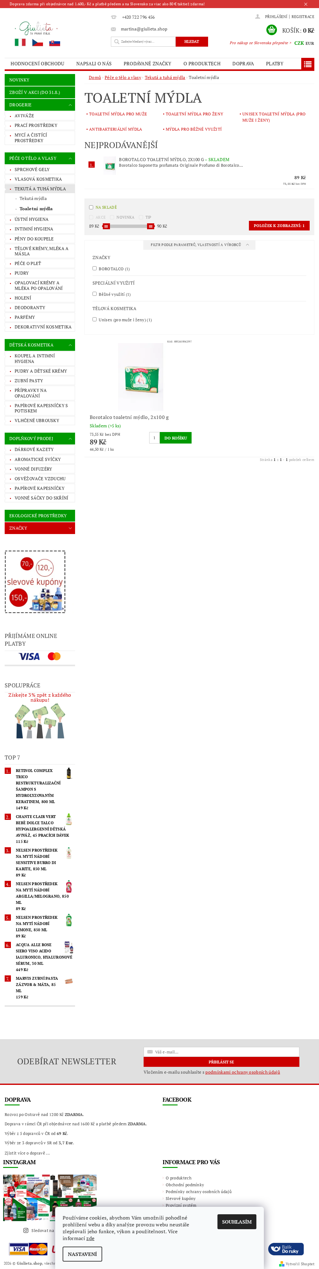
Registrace (303, 16)
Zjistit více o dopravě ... (27, 1153)
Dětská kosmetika (31, 345)
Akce (101, 217)
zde (90, 1238)
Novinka (125, 217)
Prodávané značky (148, 63)
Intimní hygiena (34, 229)
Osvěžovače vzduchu (40, 478)
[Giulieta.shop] (56, 33)
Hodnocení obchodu (37, 63)
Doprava (243, 63)
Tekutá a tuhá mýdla (40, 189)
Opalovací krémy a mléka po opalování (39, 285)
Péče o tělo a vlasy (32, 158)
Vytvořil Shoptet (300, 1264)
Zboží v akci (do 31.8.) (34, 92)
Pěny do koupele (34, 239)
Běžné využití (114, 294)
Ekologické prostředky (38, 515)
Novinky (19, 80)
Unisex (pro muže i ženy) (125, 319)
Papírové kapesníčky (39, 488)
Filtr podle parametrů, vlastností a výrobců (196, 245)
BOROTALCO (114, 268)
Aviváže (24, 116)
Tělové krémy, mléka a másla (42, 251)
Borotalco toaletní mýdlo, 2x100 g (174, 159)
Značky (18, 528)
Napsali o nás (94, 63)
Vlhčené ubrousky (37, 420)
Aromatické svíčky (38, 459)
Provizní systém (181, 1205)
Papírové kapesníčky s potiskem (41, 408)
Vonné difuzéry (33, 469)
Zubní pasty (29, 380)
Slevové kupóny (181, 1198)
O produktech (202, 63)
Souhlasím (237, 1221)
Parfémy (25, 317)
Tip (148, 217)
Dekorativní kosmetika (43, 327)
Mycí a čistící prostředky (31, 137)
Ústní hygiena (32, 219)
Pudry (22, 273)
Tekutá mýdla (33, 198)
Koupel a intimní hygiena (35, 358)
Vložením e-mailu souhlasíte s (212, 1072)
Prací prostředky (36, 125)
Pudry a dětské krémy (41, 371)
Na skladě (106, 207)
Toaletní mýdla (36, 209)
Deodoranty (30, 307)
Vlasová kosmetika (38, 179)
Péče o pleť (28, 263)
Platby (274, 63)
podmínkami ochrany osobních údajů (242, 1072)
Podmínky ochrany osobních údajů (198, 1191)
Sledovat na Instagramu (54, 1230)
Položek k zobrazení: (279, 225)
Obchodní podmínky (185, 1185)
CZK (299, 43)
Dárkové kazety (34, 449)
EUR (310, 43)
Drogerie (20, 105)
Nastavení (82, 1254)
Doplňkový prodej (31, 438)
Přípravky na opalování (31, 393)
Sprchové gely (32, 169)
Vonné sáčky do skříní (42, 498)
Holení (23, 298)
